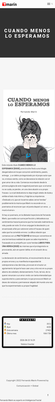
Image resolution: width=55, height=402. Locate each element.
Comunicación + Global (27, 386)
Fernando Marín (29, 380)
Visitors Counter (27, 344)
